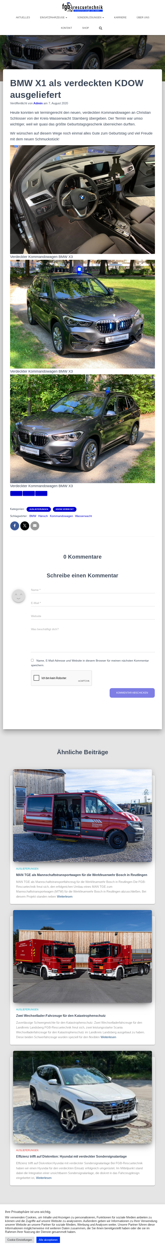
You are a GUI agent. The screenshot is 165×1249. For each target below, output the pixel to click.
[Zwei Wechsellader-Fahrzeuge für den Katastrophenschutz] (82, 956)
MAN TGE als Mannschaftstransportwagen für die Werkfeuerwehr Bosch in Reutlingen (81, 875)
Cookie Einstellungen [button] (19, 1239)
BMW (32, 516)
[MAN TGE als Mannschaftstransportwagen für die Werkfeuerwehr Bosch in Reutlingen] (82, 815)
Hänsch (43, 516)
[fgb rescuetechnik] (82, 7)
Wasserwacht (83, 516)
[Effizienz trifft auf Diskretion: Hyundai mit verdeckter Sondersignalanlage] (82, 1096)
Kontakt (66, 28)
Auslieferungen (38, 509)
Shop (85, 28)
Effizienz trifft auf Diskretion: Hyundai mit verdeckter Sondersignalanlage (71, 1156)
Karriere (120, 17)
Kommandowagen (61, 516)
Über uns (143, 17)
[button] (66, 17)
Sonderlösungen (89, 17)
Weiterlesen (64, 896)
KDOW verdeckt (65, 509)
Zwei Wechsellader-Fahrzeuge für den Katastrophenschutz (61, 1015)
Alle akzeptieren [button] (48, 1239)
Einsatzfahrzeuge (52, 17)
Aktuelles (23, 17)
